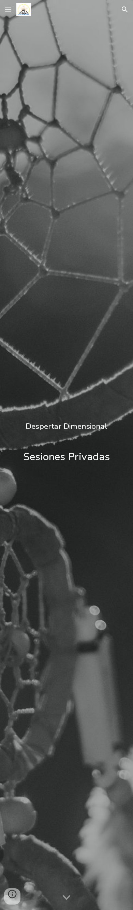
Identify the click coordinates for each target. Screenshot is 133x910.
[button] (8, 9)
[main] (66, 455)
